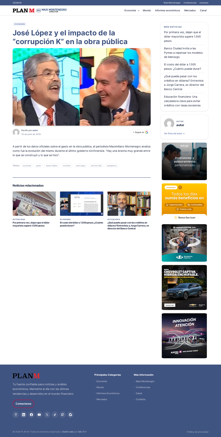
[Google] (70, 415)
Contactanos (23, 403)
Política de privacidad (197, 432)
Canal (203, 10)
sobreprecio (112, 166)
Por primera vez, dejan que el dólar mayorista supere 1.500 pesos (31, 224)
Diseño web (68, 431)
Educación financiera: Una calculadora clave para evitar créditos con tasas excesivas (182, 101)
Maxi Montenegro (172, 2)
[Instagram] (16, 415)
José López (80, 166)
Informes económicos (167, 10)
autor (35, 130)
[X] (47, 415)
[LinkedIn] (23, 415)
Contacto (204, 2)
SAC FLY (82, 431)
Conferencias (190, 2)
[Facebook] (31, 415)
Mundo (147, 10)
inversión (67, 166)
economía (27, 166)
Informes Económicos (108, 393)
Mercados (190, 10)
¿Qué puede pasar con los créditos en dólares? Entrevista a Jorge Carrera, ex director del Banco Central (128, 225)
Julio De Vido (96, 166)
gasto (38, 166)
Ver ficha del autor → (174, 133)
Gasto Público (52, 166)
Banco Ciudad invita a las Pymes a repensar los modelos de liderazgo (183, 53)
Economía (130, 10)
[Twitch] (63, 415)
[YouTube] (39, 415)
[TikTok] (55, 415)
